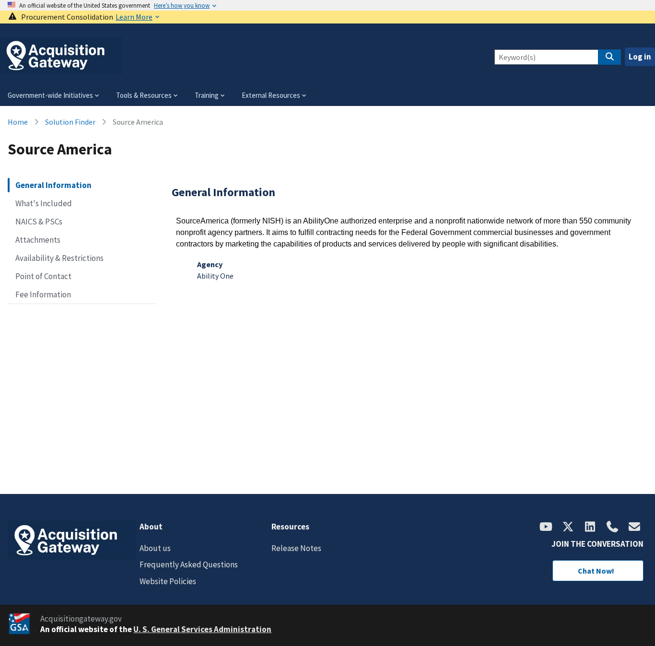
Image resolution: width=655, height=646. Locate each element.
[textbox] (410, 232)
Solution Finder (70, 121)
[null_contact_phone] (612, 527)
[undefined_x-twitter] (568, 527)
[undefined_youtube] (546, 527)
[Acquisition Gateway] (61, 70)
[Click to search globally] (609, 57)
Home (18, 121)
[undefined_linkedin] (590, 527)
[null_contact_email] (634, 527)
